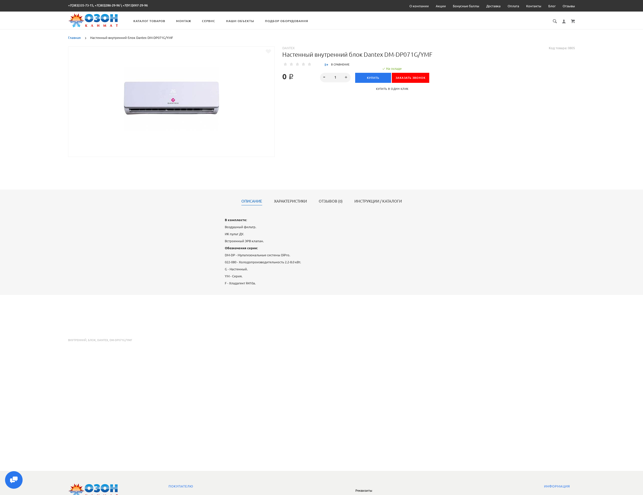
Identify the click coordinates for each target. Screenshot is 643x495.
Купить (373, 77)
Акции (441, 6)
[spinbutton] (335, 77)
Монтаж (183, 21)
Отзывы (569, 6)
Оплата (513, 6)
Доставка (493, 6)
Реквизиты (363, 490)
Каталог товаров (149, 21)
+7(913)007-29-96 (135, 5)
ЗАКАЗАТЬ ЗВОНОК (410, 77)
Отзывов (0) (331, 201)
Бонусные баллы (466, 6)
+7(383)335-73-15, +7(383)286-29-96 (94, 5)
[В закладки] (268, 51)
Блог (552, 6)
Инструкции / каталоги (378, 201)
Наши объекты (240, 21)
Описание (251, 201)
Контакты (533, 6)
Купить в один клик (392, 88)
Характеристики (290, 201)
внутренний (77, 340)
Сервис (208, 21)
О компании (419, 6)
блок (92, 340)
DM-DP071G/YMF (121, 340)
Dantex (288, 48)
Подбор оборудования (286, 21)
